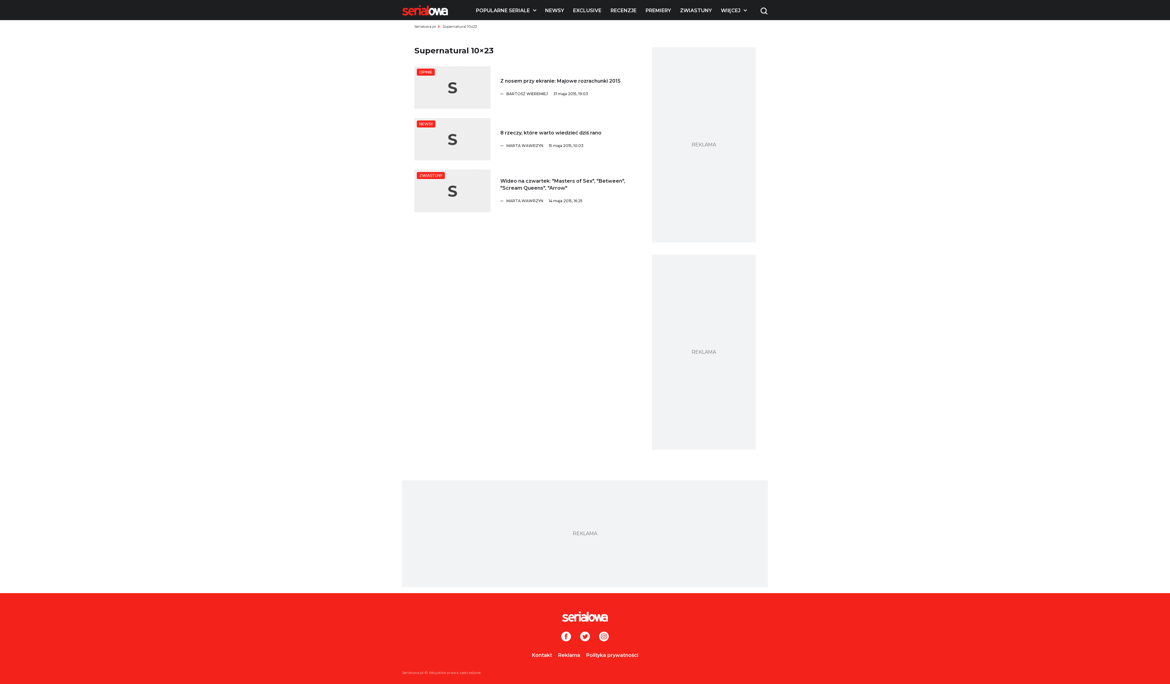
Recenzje (623, 10)
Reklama (569, 655)
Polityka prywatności (612, 655)
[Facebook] (566, 637)
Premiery (658, 10)
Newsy (554, 10)
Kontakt (542, 655)
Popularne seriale (503, 10)
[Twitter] (585, 637)
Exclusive (587, 10)
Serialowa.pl (425, 26)
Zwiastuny (696, 10)
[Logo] (425, 10)
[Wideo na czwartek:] (452, 191)
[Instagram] (603, 637)
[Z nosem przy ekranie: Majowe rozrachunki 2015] (452, 87)
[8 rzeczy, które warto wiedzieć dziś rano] (452, 139)
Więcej (730, 10)
